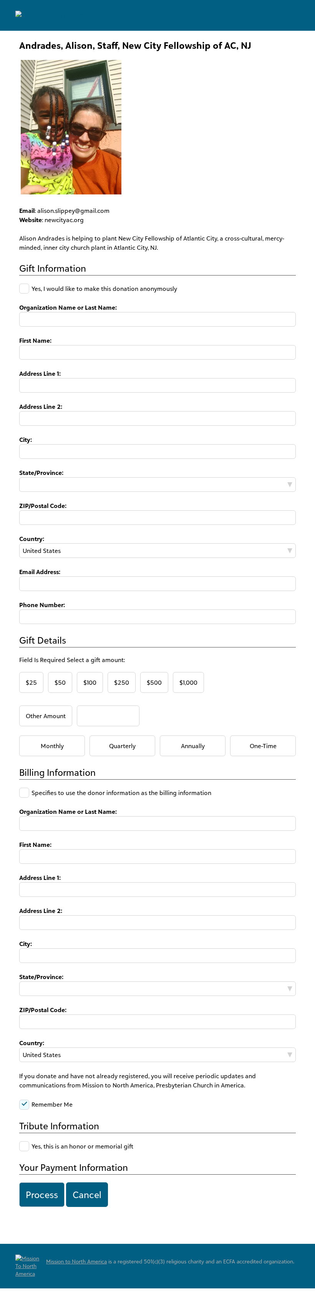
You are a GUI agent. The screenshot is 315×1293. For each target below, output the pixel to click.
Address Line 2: (40, 406)
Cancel (87, 1194)
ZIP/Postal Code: (42, 506)
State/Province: (41, 472)
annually (193, 746)
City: (25, 439)
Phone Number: (42, 605)
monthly (52, 746)
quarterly (122, 746)
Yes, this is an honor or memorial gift (82, 1146)
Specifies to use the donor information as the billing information (121, 793)
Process (42, 1194)
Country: (31, 539)
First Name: (35, 340)
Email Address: (39, 572)
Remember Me (52, 1104)
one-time (263, 746)
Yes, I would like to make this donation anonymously (104, 288)
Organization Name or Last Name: (68, 307)
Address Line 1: (40, 373)
